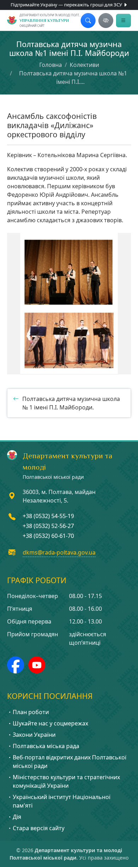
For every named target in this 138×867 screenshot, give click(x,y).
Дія (17, 817)
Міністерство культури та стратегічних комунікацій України (66, 781)
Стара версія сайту (38, 828)
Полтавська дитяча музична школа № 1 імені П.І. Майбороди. (71, 403)
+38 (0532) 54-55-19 (48, 516)
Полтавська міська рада (46, 746)
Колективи (84, 65)
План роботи (31, 712)
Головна (50, 65)
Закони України (34, 735)
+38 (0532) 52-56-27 (48, 526)
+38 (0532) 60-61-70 (48, 536)
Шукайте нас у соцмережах (50, 723)
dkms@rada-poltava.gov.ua (59, 552)
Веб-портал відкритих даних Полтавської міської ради (69, 761)
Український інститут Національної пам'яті (61, 801)
